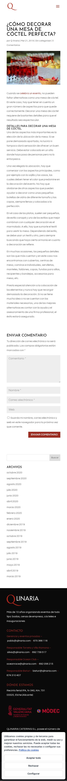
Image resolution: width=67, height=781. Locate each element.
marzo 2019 (13, 576)
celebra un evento (30, 93)
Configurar (33, 773)
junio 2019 (12, 559)
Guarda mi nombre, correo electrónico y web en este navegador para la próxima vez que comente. (32, 422)
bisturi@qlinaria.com (45, 670)
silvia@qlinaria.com (18, 652)
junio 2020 (12, 495)
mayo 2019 (13, 565)
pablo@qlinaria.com (19, 640)
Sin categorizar (43, 41)
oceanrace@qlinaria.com (21, 663)
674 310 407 (14, 675)
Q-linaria (15, 41)
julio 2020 (12, 490)
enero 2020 (13, 518)
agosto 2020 (14, 484)
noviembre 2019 (16, 530)
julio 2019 (12, 553)
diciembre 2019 (16, 524)
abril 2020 (12, 501)
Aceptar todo (33, 757)
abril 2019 (12, 570)
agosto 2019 (14, 547)
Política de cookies (29, 750)
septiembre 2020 (17, 478)
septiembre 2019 (17, 541)
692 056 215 (46, 663)
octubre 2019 (14, 536)
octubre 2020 (14, 472)
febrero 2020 (14, 513)
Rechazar (33, 765)
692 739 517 (39, 652)
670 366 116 (40, 640)
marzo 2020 (13, 507)
